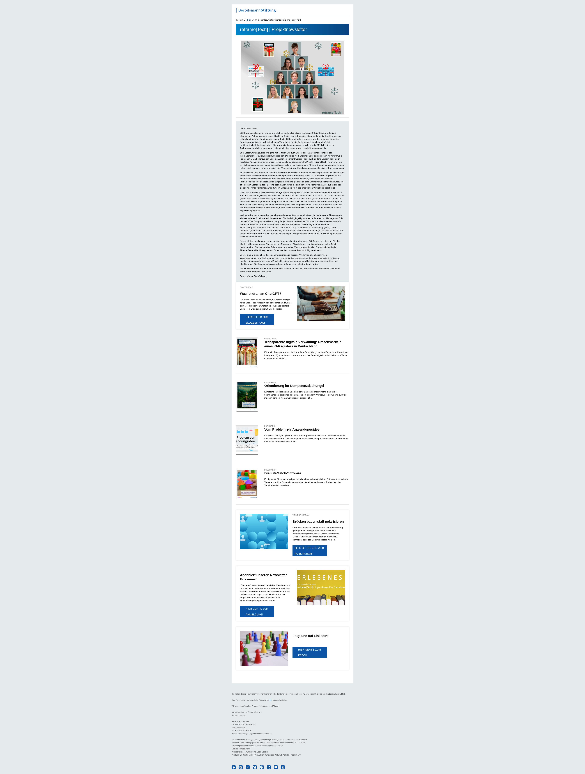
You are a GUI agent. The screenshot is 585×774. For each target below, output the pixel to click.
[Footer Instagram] (241, 767)
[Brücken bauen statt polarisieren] (264, 531)
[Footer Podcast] (283, 767)
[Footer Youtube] (276, 767)
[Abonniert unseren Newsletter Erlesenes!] (257, 611)
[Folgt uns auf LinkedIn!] (264, 648)
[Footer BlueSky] (255, 767)
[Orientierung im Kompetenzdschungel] (247, 396)
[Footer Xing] (269, 767)
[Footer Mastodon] (262, 767)
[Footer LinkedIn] (248, 767)
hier (249, 20)
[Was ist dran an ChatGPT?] (257, 319)
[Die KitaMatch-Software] (247, 484)
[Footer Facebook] (234, 767)
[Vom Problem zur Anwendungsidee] (247, 440)
